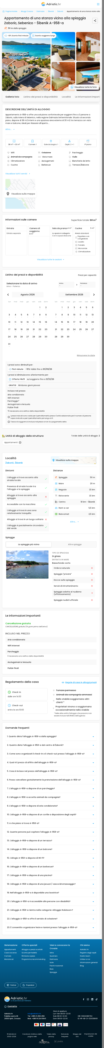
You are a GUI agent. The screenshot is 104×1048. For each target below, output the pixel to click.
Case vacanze (10, 953)
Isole (51, 962)
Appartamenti (10, 949)
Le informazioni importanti (89, 96)
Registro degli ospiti (88, 953)
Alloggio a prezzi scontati (32, 949)
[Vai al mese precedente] (8, 294)
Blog (82, 966)
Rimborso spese (28, 956)
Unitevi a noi (85, 959)
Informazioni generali (89, 962)
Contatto (12, 1006)
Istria (52, 953)
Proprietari (30, 985)
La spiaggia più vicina (28, 544)
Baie (51, 969)
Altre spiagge (75, 544)
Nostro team (85, 956)
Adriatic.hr (84, 949)
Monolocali (9, 959)
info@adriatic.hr (34, 1013)
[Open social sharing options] (95, 20)
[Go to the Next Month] (93, 294)
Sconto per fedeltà (29, 953)
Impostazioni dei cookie (90, 1035)
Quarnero (53, 956)
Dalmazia (54, 959)
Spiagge (53, 972)
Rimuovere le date (86, 355)
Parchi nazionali (56, 966)
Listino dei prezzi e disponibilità (41, 96)
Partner (13, 985)
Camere (7, 956)
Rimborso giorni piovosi (29, 385)
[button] (26, 61)
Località (66, 96)
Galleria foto (12, 96)
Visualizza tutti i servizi (16, 173)
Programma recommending (33, 959)
